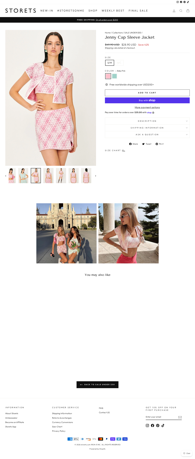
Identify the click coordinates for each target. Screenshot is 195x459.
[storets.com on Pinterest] (157, 425)
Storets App (10, 426)
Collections (117, 32)
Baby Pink (108, 76)
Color (115, 71)
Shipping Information (62, 413)
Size (108, 57)
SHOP (93, 10)
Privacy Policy (58, 431)
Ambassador (11, 418)
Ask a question (147, 134)
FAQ (101, 408)
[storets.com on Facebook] (152, 425)
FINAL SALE (138, 10)
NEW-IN (46, 10)
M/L (119, 62)
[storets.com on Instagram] (147, 425)
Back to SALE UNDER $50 (99, 385)
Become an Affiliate (14, 422)
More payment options (147, 107)
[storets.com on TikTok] (162, 425)
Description (147, 121)
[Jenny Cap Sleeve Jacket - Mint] (29, 359)
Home (108, 32)
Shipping (109, 48)
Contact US (104, 412)
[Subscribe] (180, 417)
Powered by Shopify (97, 449)
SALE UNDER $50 (132, 32)
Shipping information (147, 128)
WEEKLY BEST (113, 10)
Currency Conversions (62, 422)
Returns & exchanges (62, 418)
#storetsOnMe (70, 10)
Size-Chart (57, 426)
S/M (109, 62)
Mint (114, 76)
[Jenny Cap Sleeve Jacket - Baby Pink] (25, 359)
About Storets (11, 413)
